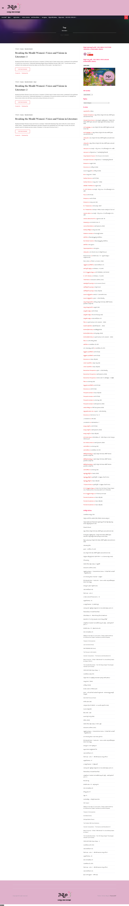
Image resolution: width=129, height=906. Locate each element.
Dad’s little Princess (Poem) (89, 697)
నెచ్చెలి (35, 82)
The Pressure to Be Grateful (102, 156)
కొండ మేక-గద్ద (86, 780)
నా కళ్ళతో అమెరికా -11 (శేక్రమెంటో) (90, 764)
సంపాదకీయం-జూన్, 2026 (88, 845)
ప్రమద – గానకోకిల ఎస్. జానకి (89, 549)
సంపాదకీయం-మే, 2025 (94, 344)
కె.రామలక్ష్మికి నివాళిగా (98, 233)
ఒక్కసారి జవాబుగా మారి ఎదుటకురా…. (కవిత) (96, 322)
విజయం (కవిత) (95, 473)
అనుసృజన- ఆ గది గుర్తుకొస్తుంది (90, 745)
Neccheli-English (71, 17)
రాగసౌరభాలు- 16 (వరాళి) (98, 268)
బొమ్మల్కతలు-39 (87, 791)
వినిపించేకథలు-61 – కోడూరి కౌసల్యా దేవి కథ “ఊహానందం (95, 615)
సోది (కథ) (94, 418)
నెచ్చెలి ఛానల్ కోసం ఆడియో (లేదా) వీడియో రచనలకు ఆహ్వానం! (96, 518)
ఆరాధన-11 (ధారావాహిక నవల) (100, 294)
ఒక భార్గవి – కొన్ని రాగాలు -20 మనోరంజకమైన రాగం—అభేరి (102, 148)
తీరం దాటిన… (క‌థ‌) (87, 712)
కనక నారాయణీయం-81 (88, 859)
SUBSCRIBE (86, 65)
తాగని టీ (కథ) (96, 178)
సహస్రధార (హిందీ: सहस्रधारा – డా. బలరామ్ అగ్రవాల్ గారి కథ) (96, 705)
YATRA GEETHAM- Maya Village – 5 (91, 670)
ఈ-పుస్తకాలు (44, 17)
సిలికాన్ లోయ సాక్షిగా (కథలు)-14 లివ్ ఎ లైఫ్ (92, 723)
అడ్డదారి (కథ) (93, 163)
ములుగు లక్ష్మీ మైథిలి (87, 170)
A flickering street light (101, 493)
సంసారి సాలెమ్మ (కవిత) (92, 340)
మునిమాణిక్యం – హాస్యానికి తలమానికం (91, 799)
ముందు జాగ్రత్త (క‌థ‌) (87, 709)
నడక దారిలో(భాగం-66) (88, 848)
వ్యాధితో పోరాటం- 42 (87, 600)
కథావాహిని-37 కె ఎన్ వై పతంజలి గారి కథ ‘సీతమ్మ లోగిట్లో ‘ (95, 619)
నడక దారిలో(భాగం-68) (88, 589)
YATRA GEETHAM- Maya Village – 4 (91, 841)
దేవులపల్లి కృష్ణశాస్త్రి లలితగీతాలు (95, 237)
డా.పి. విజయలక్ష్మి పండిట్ (88, 348)
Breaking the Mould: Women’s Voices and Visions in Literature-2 (41, 88)
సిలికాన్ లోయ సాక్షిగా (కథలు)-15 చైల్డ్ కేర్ (91, 564)
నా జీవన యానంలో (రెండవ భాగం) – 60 (91, 597)
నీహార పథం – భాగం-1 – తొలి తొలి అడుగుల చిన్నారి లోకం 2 (95, 867)
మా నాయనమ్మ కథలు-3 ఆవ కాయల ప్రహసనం (93, 736)
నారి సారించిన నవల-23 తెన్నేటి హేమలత (98, 252)
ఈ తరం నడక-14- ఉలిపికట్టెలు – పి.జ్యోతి (105, 377)
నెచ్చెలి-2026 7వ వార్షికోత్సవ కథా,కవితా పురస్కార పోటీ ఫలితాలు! (96, 677)
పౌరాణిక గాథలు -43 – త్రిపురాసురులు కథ (91, 628)
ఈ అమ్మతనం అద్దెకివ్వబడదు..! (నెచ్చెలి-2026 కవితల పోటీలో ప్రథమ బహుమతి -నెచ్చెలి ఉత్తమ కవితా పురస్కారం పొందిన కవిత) (99, 122)
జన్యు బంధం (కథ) (94, 202)
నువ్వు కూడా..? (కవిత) (91, 174)
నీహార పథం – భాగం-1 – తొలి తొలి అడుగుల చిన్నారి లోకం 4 (95, 756)
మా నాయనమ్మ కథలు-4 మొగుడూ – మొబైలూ (92, 576)
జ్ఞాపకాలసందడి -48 (101, 218)
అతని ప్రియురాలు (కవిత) (99, 226)
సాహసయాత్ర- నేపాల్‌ (97, 205)
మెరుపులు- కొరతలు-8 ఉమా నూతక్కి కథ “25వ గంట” (104, 209)
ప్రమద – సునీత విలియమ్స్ (99, 298)
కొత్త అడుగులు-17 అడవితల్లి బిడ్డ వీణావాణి (99, 152)
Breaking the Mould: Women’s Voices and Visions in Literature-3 (41, 55)
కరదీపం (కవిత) (86, 720)
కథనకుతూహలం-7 (95, 422)
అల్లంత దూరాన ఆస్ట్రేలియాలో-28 (90, 749)
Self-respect (86, 803)
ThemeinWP (113, 895)
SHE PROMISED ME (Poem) (89, 648)
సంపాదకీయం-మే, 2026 (88, 863)
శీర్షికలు (9, 17)
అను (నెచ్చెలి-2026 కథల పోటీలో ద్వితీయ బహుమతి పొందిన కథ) (96, 552)
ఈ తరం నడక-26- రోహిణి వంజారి (90, 688)
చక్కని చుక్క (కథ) (96, 363)
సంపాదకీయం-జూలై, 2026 (88, 674)
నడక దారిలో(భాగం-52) (97, 318)
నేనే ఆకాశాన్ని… (86, 560)
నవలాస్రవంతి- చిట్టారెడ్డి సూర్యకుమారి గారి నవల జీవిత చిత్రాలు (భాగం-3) (98, 608)
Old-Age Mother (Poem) (88, 819)
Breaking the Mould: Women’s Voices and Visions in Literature (46, 119)
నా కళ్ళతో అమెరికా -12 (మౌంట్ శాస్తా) (91, 604)
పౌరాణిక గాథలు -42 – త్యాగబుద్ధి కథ (91, 784)
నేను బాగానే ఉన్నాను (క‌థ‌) (97, 314)
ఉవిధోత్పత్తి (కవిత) (98, 329)
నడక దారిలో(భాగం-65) (88, 871)
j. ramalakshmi (86, 418)
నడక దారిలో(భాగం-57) (99, 264)
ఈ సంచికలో (4, 17)
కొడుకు (92, 111)
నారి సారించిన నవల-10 (95, 222)
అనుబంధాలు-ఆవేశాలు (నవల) (97, 279)
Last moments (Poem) (100, 283)
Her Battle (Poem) (87, 815)
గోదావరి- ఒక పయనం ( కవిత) (97, 261)
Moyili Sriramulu (87, 255)
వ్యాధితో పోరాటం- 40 (87, 856)
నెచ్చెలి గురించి (61, 17)
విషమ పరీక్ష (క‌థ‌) (98, 290)
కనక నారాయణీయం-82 (88, 788)
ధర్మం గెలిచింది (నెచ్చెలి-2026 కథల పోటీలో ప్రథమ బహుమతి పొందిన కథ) (98, 531)
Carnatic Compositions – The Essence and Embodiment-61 (97, 826)
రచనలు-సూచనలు (26, 17)
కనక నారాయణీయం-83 (88, 632)
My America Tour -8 (95, 415)
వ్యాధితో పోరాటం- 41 (87, 760)
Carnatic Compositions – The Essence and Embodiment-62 (97, 655)
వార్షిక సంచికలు (16, 17)
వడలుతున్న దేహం (87, 545)
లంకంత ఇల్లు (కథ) (91, 381)
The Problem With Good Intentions (91, 823)
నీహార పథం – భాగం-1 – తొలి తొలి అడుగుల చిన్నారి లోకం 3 (95, 852)
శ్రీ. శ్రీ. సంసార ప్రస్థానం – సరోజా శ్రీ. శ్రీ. (90, 874)
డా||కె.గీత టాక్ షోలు (35, 17)
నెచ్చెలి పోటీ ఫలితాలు (52, 17)
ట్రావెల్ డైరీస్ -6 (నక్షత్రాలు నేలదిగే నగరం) (100, 477)
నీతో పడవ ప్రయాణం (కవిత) (98, 407)
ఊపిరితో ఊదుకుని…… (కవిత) (99, 325)
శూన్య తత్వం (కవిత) (98, 333)
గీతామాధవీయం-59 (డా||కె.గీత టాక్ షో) (91, 611)
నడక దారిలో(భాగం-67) (88, 753)
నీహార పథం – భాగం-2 (88, 593)
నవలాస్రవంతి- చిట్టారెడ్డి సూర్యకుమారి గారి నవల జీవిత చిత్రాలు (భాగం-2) (98, 768)
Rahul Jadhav (86, 261)
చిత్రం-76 (85, 795)
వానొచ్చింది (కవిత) (94, 167)
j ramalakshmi (86, 422)
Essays (22, 49)
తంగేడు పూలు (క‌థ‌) (87, 701)
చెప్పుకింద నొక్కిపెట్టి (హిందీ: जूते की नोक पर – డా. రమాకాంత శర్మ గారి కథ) (98, 556)
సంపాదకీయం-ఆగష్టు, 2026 (89, 514)
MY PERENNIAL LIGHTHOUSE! (102, 272)
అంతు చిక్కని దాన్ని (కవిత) (88, 716)
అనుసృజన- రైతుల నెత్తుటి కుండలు (90, 585)
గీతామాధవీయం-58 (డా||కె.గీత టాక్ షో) (91, 771)
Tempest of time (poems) (89, 641)
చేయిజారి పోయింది (87, 527)
